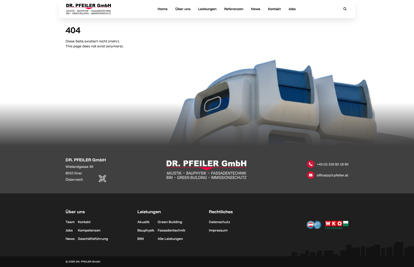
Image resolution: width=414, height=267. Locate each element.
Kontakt (274, 9)
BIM (140, 238)
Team (70, 222)
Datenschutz (219, 222)
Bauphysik (145, 230)
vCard (101, 159)
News (255, 9)
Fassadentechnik (171, 230)
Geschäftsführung (93, 238)
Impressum (218, 230)
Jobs (292, 9)
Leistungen (207, 9)
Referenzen (233, 9)
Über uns (182, 9)
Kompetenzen (89, 230)
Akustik (143, 222)
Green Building (170, 222)
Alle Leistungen (170, 238)
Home (163, 9)
